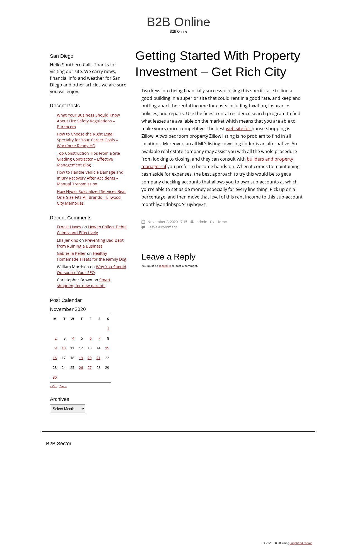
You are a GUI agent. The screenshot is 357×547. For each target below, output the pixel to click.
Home (221, 221)
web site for (239, 128)
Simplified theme (301, 543)
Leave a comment (162, 226)
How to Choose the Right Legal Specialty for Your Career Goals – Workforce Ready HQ (87, 139)
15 (107, 347)
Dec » (63, 386)
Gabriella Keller (71, 253)
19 (81, 357)
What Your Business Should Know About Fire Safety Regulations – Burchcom (88, 120)
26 (81, 367)
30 (55, 377)
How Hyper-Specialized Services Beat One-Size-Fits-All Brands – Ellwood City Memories (91, 197)
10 (64, 347)
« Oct (53, 386)
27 (89, 367)
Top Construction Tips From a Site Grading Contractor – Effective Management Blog (88, 159)
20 (89, 357)
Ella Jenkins (67, 240)
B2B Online (178, 22)
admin (202, 221)
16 (55, 357)
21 (98, 357)
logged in (165, 266)
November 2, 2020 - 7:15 (167, 221)
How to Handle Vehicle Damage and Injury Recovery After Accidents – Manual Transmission (90, 178)
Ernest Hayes (69, 226)
